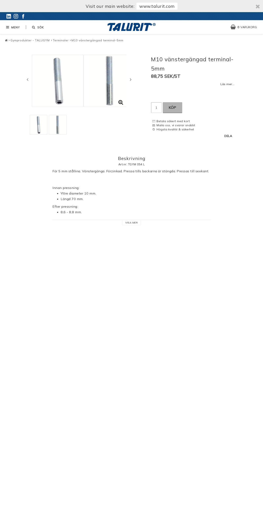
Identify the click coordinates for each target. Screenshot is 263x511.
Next (131, 79)
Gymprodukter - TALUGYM (30, 40)
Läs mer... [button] (227, 84)
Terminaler (61, 40)
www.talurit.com (157, 6)
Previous (27, 79)
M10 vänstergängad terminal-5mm (97, 40)
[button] (245, 27)
